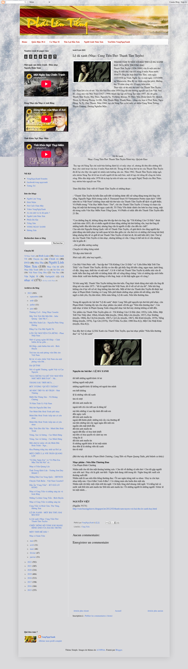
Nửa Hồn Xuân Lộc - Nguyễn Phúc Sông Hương (46, 323)
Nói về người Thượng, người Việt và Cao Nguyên (46, 370)
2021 (29, 566)
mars (32, 548)
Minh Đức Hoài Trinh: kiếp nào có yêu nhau (45, 416)
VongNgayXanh (48, 636)
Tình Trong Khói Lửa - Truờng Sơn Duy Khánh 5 (46, 471)
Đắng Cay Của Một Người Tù (41, 329)
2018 (29, 578)
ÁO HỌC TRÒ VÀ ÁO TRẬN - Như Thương (44, 391)
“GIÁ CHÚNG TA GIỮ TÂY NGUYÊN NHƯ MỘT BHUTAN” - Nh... (46, 377)
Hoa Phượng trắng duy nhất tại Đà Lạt (45, 449)
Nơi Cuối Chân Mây (35, 205)
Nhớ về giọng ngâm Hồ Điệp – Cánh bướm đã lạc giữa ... (44, 340)
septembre (34, 296)
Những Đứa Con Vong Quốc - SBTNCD (46, 476)
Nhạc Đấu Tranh (31, 269)
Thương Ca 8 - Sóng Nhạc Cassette (43, 312)
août (32, 300)
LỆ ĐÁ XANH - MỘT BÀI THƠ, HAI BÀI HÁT (45, 513)
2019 (29, 574)
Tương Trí (31, 185)
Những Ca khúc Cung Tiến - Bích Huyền (46, 497)
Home (24, 41)
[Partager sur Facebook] (115, 522)
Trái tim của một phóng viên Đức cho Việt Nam (45, 353)
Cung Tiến (85, 526)
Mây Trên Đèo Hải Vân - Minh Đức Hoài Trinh (46, 429)
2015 (29, 590)
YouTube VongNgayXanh (119, 41)
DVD (26, 262)
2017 (29, 582)
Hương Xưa (31, 230)
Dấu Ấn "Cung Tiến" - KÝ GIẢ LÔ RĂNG (44, 486)
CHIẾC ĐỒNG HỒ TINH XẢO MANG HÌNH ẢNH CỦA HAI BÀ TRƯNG (46, 526)
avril (32, 544)
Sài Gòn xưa (58, 269)
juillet (32, 304)
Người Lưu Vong (34, 198)
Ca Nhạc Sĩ (54, 41)
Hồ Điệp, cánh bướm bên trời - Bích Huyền (44, 347)
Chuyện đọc (38, 258)
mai (32, 540)
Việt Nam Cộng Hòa (38, 272)
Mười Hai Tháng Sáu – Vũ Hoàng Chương (43, 398)
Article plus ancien (155, 610)
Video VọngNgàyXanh (36, 209)
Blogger (119, 649)
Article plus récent (81, 610)
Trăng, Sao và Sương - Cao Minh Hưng (45, 434)
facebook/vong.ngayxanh (37, 182)
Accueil (118, 610)
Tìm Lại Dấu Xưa (72, 41)
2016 (29, 586)
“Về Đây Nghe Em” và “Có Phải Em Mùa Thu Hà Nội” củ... (44, 461)
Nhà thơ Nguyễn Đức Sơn (40, 407)
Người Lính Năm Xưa (93, 41)
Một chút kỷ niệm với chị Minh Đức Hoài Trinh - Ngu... (44, 444)
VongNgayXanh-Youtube (37, 178)
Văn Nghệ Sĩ (31, 276)
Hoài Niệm (31, 202)
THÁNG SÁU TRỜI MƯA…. (41, 382)
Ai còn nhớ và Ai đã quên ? (38, 212)
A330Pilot (100, 649)
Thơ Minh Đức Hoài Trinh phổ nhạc (44, 411)
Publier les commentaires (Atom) (99, 615)
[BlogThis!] (109, 522)
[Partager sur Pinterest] (118, 522)
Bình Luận (44, 255)
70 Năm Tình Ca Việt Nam (40, 403)
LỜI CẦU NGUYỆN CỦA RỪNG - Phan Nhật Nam (46, 334)
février (33, 552)
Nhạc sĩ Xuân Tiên (37, 535)
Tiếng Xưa (31, 223)
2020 (29, 569)
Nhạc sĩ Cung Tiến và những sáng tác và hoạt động (46, 492)
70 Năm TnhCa (30, 256)
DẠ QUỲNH (34, 365)
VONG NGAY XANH (36, 226)
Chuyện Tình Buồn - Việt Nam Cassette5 (46, 480)
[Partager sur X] (112, 522)
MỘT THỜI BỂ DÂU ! (39, 531)
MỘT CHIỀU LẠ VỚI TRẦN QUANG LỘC (45, 454)
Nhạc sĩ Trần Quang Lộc (39, 466)
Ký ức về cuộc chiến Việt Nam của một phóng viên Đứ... (45, 360)
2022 (29, 562)
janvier (33, 557)
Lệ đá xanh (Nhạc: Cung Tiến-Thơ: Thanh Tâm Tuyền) (44, 520)
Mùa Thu (39, 262)
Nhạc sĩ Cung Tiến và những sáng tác (44, 501)
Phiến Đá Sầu (32, 219)
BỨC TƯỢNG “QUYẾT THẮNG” (43, 386)
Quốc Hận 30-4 (38, 41)
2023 (29, 293)
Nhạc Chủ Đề (53, 266)
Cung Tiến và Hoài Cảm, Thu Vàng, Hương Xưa (44, 507)
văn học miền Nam (48, 280)
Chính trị (54, 258)
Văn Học (55, 272)
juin (32, 308)
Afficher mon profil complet (50, 640)
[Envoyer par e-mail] (106, 522)
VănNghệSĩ (49, 276)
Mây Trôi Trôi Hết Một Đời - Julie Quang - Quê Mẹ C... (43, 317)
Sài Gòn (46, 270)
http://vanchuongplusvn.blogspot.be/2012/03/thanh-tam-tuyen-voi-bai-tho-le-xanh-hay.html (115, 508)
